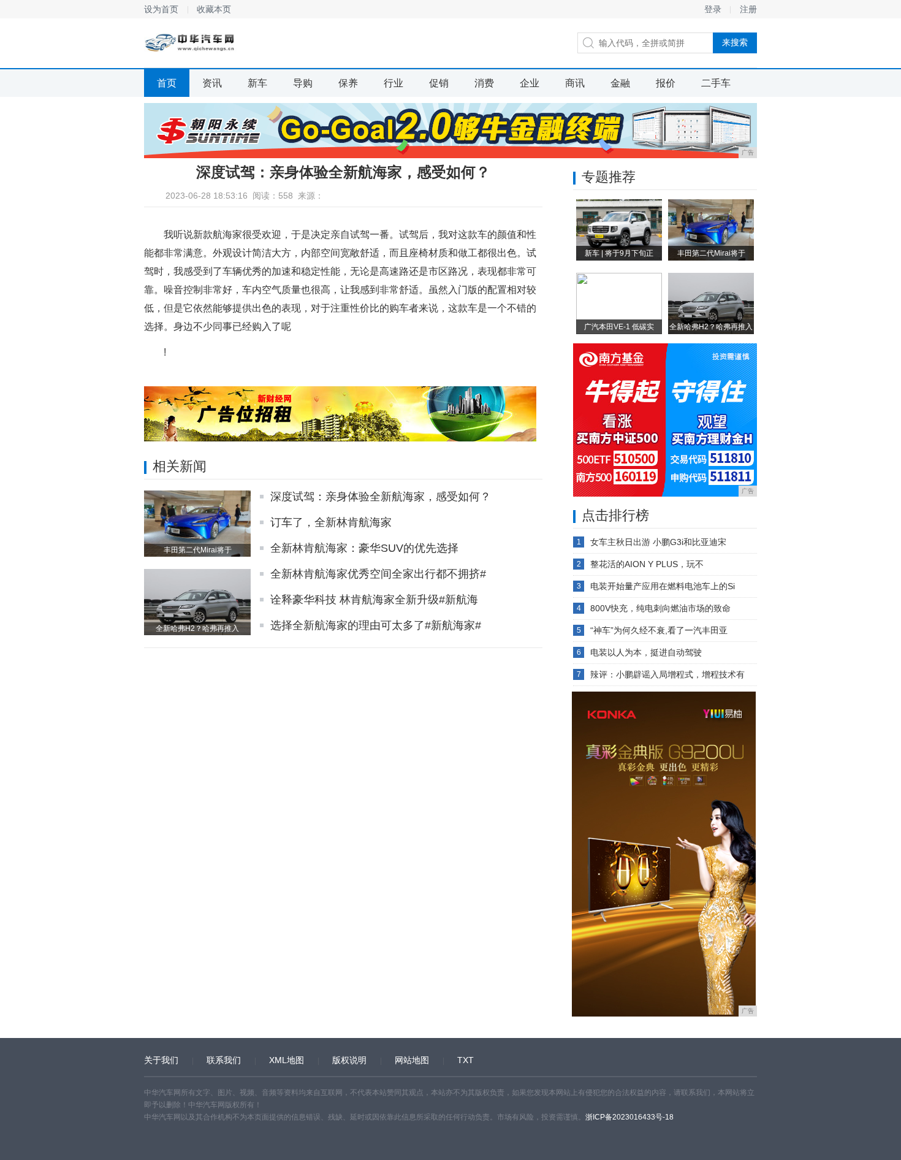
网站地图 (412, 1060)
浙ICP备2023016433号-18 (629, 1117)
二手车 (716, 83)
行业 (393, 83)
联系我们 (224, 1060)
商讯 (575, 83)
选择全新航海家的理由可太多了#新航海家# (375, 625)
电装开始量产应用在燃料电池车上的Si (662, 586)
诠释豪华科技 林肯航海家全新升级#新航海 (374, 599)
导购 (303, 83)
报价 (665, 83)
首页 (167, 83)
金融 (620, 83)
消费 (484, 83)
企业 (529, 83)
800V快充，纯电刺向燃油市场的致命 (660, 608)
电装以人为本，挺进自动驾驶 (646, 652)
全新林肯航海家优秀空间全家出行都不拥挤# (378, 574)
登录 (712, 9)
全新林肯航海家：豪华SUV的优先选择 (364, 548)
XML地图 (286, 1060)
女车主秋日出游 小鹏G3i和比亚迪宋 (658, 542)
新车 (257, 83)
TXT (465, 1060)
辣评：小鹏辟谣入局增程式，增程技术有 (667, 674)
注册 (748, 9)
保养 (348, 83)
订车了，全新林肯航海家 (331, 522)
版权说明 (349, 1060)
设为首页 (161, 9)
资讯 (212, 83)
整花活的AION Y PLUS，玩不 (647, 564)
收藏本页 (214, 9)
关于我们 (161, 1060)
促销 (439, 83)
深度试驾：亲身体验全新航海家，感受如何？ (380, 496)
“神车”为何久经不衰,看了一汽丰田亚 (659, 630)
